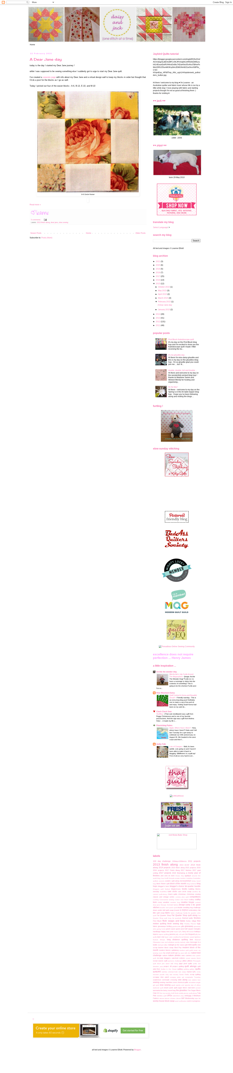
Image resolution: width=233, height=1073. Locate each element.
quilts (198, 969)
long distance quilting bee (180, 939)
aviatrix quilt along (172, 881)
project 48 (168, 966)
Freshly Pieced (190, 924)
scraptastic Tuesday (193, 977)
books (184, 889)
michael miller (163, 945)
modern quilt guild (186, 950)
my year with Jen (184, 953)
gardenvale (176, 926)
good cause (170, 929)
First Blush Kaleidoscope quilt (181, 339)
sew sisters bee (194, 980)
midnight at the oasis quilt (178, 945)
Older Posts (141, 233)
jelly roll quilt (180, 934)
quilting (180, 969)
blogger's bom (163, 886)
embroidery (193, 910)
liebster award (189, 937)
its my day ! (173, 387)
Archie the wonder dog (166, 672)
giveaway (189, 926)
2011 (158, 325)
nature (164, 955)
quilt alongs (191, 966)
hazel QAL (178, 931)
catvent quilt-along (160, 894)
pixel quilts (188, 963)
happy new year (167, 931)
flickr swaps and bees (173, 920)
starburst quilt (158, 988)
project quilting (178, 966)
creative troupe (187, 902)
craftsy (191, 899)
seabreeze (157, 980)
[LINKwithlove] (177, 796)
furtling (169, 926)
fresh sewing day (175, 923)
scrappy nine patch (161, 977)
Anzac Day (179, 876)
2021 (158, 261)
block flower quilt (162, 884)
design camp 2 (185, 905)
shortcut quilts (183, 982)
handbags (157, 931)
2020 (158, 265)
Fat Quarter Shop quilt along (184, 915)
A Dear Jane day (46, 59)
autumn (162, 881)
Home (32, 45)
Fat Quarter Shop (164, 915)
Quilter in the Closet (169, 969)
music (196, 950)
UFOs (169, 996)
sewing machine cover (168, 982)
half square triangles (193, 929)
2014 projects (165, 867)
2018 (158, 272)
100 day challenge (162, 861)
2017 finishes (186, 870)
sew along (182, 980)
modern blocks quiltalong (169, 950)
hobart (191, 931)
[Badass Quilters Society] (177, 551)
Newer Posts (35, 233)
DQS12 (185, 910)
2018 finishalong (178, 873)
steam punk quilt (170, 988)
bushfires (163, 891)
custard (198, 902)
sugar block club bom (186, 988)
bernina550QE (185, 881)
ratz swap (182, 972)
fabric (167, 913)
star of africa (196, 985)
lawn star (160, 937)
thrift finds (174, 993)
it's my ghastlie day (176, 355)
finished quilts (187, 918)
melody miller (184, 942)
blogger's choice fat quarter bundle (185, 886)
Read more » (35, 205)
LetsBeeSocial (178, 937)
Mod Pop (177, 947)
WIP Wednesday (187, 998)
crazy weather (163, 902)
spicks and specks (183, 985)
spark (173, 985)
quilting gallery (189, 969)
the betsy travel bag (168, 990)
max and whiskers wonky (170, 942)
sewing (156, 982)
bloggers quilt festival (161, 889)
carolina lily (196, 891)
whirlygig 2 (188, 996)
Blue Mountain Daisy (165, 693)
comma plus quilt (182, 897)
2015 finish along (178, 868)
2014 (158, 314)
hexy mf (185, 931)
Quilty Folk (161, 744)
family (185, 913)
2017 (158, 276)
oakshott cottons (178, 958)
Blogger (137, 1050)
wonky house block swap (164, 1001)
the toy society (165, 993)
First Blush (157, 921)
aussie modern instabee (184, 878)
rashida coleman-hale (170, 972)
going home (161, 929)
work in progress (193, 1001)
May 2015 (162, 290)
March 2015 (163, 298)
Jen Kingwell (189, 934)
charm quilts (172, 894)
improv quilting (164, 934)
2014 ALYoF (184, 865)
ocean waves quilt (160, 961)
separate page (49, 77)
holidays (197, 931)
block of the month (178, 883)
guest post (180, 929)
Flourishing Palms (164, 725)
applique (188, 876)
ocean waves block (193, 958)
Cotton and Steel (181, 899)
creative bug (175, 902)
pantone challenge (175, 961)
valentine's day (178, 996)
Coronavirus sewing (166, 899)
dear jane (54, 222)
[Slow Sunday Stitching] (177, 476)
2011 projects (194, 861)
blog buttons (191, 884)
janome (172, 934)
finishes (197, 918)
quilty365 (157, 972)
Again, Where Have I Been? (180, 728)
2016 (158, 280)
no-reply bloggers (164, 958)
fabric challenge (177, 913)
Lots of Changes (176, 746)
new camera (186, 955)
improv (155, 934)
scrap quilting (195, 974)
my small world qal (170, 953)
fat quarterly (176, 918)
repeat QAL (191, 972)
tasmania (156, 990)
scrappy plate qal (177, 977)
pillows (189, 961)
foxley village (191, 921)
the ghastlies (181, 990)
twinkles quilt (161, 996)
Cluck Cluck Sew (164, 711)
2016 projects (158, 870)
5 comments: (36, 220)
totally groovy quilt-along (188, 993)
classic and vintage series (163, 897)
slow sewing (63, 222)
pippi (180, 963)
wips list (198, 998)
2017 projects (165, 873)
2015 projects (190, 868)
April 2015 (162, 294)
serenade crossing (169, 980)
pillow (184, 961)
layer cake (168, 937)
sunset (198, 988)
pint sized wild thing (170, 963)
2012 (158, 321)
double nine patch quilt (168, 907)
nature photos (174, 955)
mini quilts (192, 945)
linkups (162, 940)
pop (161, 966)
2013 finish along (43, 222)
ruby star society (171, 974)
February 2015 (164, 302)
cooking (156, 899)
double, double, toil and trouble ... (182, 370)
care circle (172, 891)
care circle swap (184, 891)
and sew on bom (168, 876)
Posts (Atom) (46, 238)
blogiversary (176, 889)
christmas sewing (194, 894)
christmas (182, 894)
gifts (182, 926)
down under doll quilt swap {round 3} (167, 910)
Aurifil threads (169, 878)
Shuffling (159, 714)
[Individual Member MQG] (176, 613)
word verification (181, 1001)
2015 (158, 283)
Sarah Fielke (184, 974)
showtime (192, 982)
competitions (195, 897)
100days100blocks (179, 861)
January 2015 (164, 309)
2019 (158, 269)
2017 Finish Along (172, 870)
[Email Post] (45, 220)
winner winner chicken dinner (170, 998)
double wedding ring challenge (189, 907)
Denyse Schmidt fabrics (169, 905)
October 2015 (164, 287)
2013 (158, 318)
